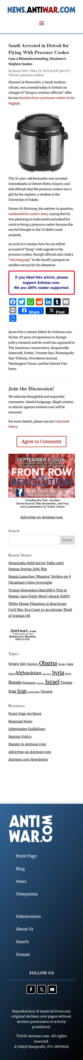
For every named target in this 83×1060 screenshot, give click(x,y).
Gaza (70, 664)
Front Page (26, 855)
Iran (22, 691)
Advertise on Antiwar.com (41, 517)
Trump (66, 682)
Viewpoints (27, 894)
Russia (14, 682)
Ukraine (46, 692)
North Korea (46, 674)
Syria (58, 672)
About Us (24, 929)
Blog (20, 868)
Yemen (13, 664)
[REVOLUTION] (41, 507)
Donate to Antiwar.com (27, 744)
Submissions (28, 916)
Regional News (20, 721)
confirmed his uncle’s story (28, 214)
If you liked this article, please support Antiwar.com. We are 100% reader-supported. (41, 282)
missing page (20, 260)
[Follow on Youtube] (52, 989)
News (21, 881)
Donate (23, 954)
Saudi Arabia (34, 692)
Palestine (40, 683)
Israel (52, 681)
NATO (68, 673)
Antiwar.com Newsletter (28, 759)
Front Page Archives (24, 713)
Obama (48, 663)
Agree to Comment (41, 441)
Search (22, 941)
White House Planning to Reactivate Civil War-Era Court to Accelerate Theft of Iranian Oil (40, 610)
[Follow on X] (41, 989)
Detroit (13, 75)
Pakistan (32, 664)
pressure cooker (32, 75)
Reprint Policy (20, 736)
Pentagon (29, 683)
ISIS (23, 664)
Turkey (62, 664)
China (11, 673)
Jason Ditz (20, 71)
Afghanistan (28, 673)
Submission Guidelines (26, 729)
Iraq (12, 691)
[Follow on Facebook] (31, 989)
